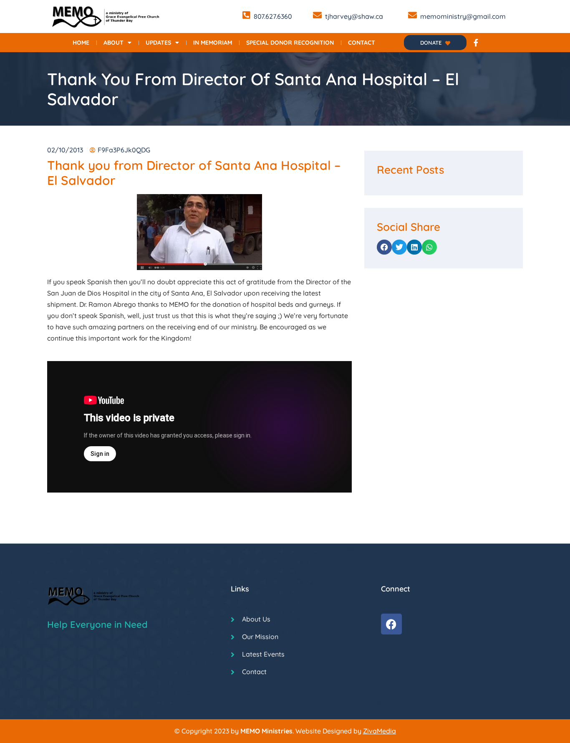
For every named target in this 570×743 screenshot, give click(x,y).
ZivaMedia (379, 731)
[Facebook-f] (475, 42)
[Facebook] (391, 624)
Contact (361, 42)
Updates (158, 42)
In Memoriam (212, 42)
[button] (384, 247)
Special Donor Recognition (290, 42)
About (113, 42)
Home (81, 42)
